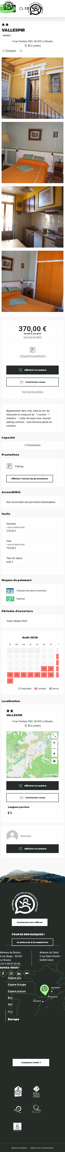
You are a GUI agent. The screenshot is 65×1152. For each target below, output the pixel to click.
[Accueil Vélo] (17, 1091)
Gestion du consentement (42, 1148)
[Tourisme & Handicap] (17, 1126)
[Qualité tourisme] (36, 1109)
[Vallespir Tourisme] (35, 8)
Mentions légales (19, 1148)
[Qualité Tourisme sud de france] (17, 1109)
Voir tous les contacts (32, 392)
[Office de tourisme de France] (36, 1091)
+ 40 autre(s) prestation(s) (32, 356)
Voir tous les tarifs (32, 337)
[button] (20, 51)
